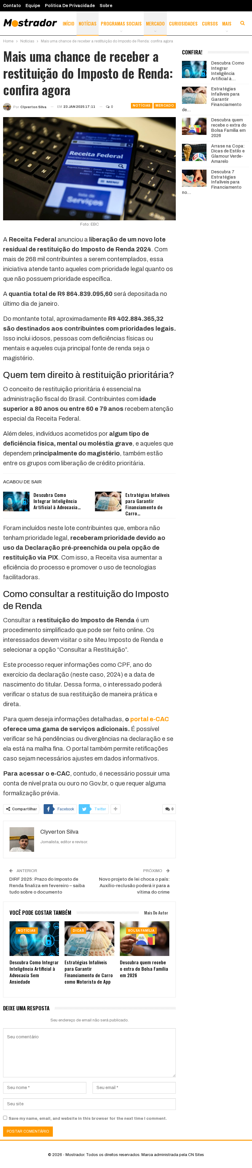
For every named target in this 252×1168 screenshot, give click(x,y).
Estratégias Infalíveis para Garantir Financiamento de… (212, 99)
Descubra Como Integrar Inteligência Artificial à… (227, 71)
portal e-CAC (149, 719)
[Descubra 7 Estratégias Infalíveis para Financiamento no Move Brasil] (194, 178)
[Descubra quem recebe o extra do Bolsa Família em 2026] (144, 938)
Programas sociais (121, 23)
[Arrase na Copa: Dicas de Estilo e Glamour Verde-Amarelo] (194, 152)
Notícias (87, 23)
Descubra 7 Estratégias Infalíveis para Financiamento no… (212, 182)
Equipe (33, 5)
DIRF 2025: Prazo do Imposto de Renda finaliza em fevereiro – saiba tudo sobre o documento (47, 886)
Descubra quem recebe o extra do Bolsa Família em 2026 (228, 128)
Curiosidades (183, 23)
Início (68, 23)
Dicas (78, 930)
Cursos (210, 23)
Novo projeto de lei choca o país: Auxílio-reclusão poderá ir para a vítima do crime (134, 886)
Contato (12, 5)
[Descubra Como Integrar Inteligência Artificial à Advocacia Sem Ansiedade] (16, 501)
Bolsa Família (141, 930)
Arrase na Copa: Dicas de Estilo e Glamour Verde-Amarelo (228, 154)
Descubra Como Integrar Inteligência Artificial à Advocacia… (57, 500)
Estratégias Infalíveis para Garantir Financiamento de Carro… (147, 504)
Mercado (155, 23)
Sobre (106, 5)
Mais (226, 23)
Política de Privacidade (70, 5)
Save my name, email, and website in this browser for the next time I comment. (88, 1118)
